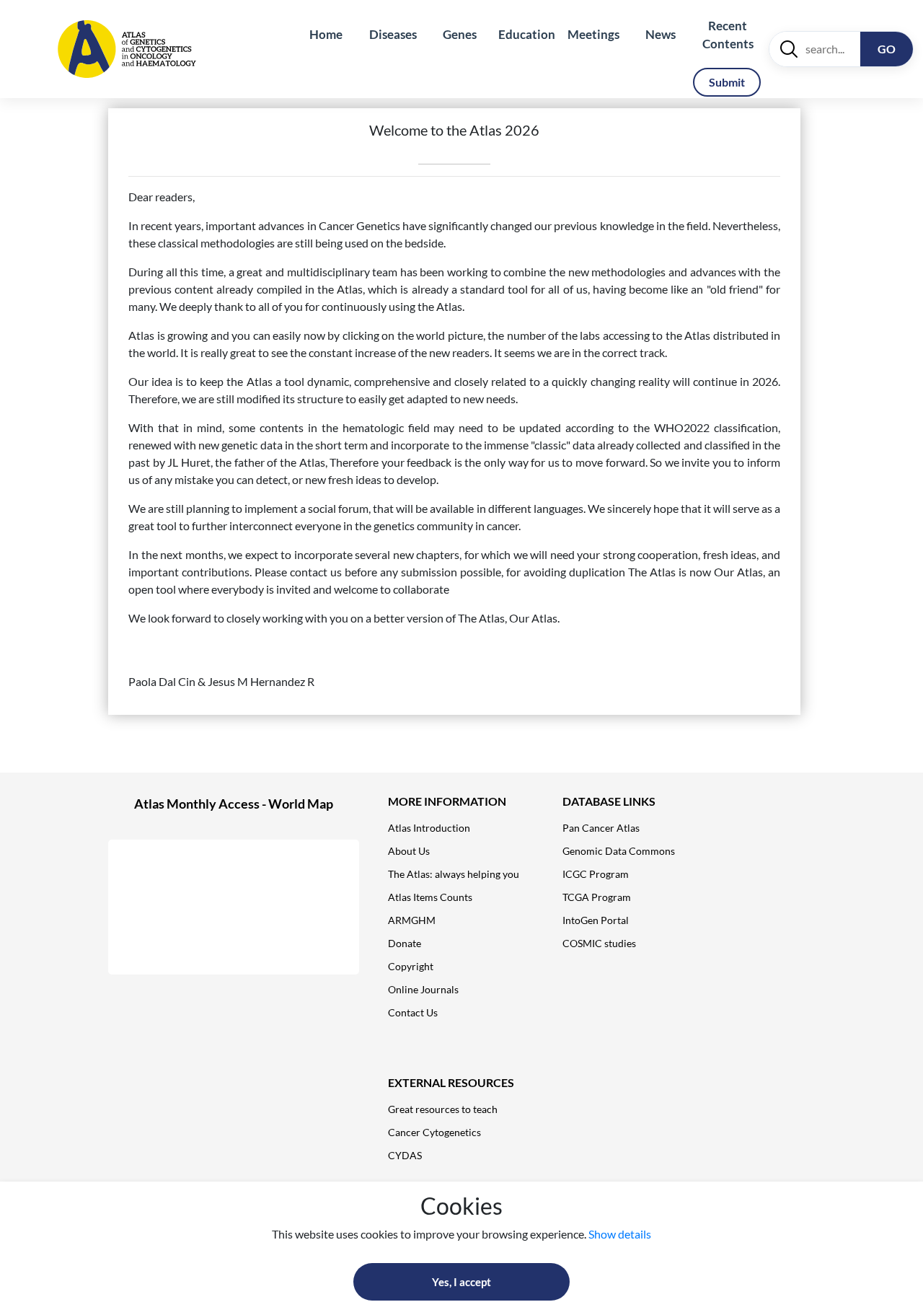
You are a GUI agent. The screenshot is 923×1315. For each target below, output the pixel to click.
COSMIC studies (599, 943)
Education (526, 34)
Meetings (593, 34)
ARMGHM (412, 920)
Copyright (410, 966)
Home (326, 34)
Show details (619, 1234)
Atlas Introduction (429, 828)
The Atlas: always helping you (453, 874)
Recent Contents (728, 35)
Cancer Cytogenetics (434, 1132)
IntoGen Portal (595, 920)
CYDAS (405, 1155)
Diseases (393, 34)
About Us (409, 851)
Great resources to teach (443, 1109)
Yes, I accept (461, 1281)
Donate (404, 943)
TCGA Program (596, 897)
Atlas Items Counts (430, 897)
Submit (727, 82)
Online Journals (423, 989)
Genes (460, 34)
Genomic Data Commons (618, 851)
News (660, 34)
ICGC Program (595, 874)
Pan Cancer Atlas (601, 828)
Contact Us (413, 1012)
